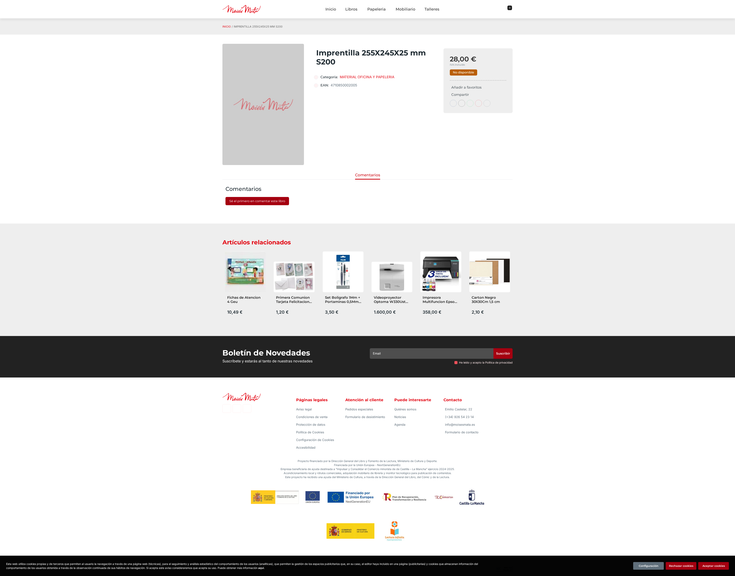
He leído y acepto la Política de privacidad (486, 362)
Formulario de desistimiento (365, 417)
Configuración (648, 566)
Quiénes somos (405, 409)
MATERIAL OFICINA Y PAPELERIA (367, 77)
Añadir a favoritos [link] (466, 87)
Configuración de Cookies (315, 440)
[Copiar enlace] (486, 103)
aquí (261, 567)
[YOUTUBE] (247, 408)
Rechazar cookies (681, 566)
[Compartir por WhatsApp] (470, 103)
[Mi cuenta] (512, 9)
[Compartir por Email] (478, 103)
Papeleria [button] (376, 9)
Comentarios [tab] (367, 175)
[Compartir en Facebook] (453, 103)
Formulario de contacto (462, 432)
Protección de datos (310, 424)
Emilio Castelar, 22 (458, 409)
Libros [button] (351, 9)
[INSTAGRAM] (237, 408)
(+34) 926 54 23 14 (459, 417)
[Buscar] (505, 9)
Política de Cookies (310, 432)
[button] (508, 9)
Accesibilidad (305, 447)
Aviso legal (304, 409)
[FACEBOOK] (226, 408)
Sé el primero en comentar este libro (257, 201)
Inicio (226, 26)
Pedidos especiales (359, 409)
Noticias (400, 417)
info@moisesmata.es (460, 424)
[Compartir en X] (461, 103)
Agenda (399, 424)
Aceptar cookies (713, 566)
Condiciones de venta (311, 417)
